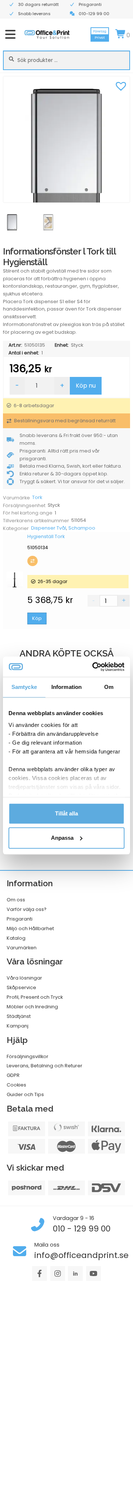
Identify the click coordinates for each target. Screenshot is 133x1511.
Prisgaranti (20, 919)
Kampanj (17, 1026)
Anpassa (62, 838)
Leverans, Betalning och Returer (44, 1066)
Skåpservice (21, 987)
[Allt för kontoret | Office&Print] (47, 34)
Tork (37, 497)
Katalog (16, 938)
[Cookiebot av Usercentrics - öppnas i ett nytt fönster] (94, 667)
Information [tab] (66, 687)
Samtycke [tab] (24, 687)
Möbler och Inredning (32, 1007)
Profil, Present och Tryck (35, 997)
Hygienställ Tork (46, 536)
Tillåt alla (66, 813)
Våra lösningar (24, 978)
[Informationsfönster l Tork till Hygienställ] (66, 139)
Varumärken (22, 948)
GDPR (13, 1075)
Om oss (16, 900)
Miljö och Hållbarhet (30, 928)
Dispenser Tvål (48, 528)
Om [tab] (108, 687)
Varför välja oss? (27, 909)
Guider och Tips (25, 1094)
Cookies (16, 1085)
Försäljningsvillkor (27, 1056)
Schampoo (81, 528)
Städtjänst (19, 1016)
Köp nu (86, 385)
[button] (120, 85)
